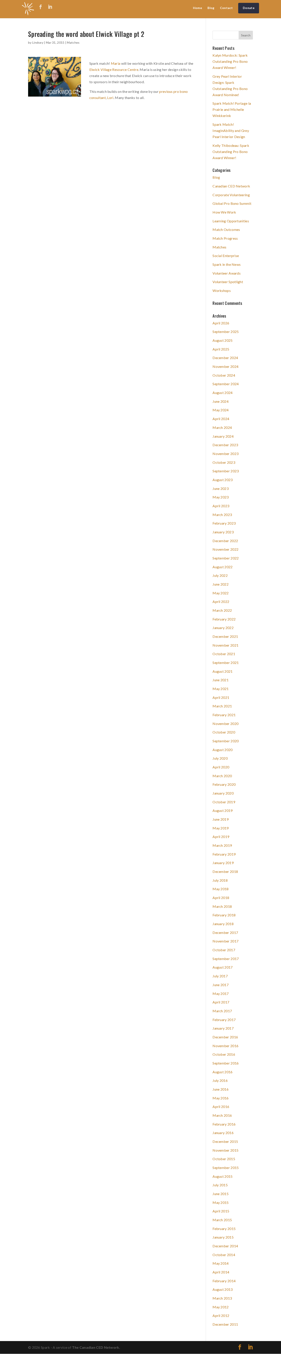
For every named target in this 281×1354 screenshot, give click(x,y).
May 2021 (221, 689)
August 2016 (222, 1072)
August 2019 (222, 810)
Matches (73, 42)
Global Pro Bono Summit (232, 203)
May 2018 (221, 889)
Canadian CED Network (231, 186)
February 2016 (224, 1124)
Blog (210, 8)
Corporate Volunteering (231, 195)
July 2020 (220, 758)
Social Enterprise (226, 256)
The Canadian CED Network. (96, 1347)
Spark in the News (227, 264)
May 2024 (221, 410)
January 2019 (223, 863)
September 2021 (226, 662)
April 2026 (221, 323)
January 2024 (223, 436)
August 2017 (222, 967)
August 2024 (222, 392)
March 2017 (222, 1011)
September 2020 (226, 741)
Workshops (222, 290)
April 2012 (221, 1315)
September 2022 (226, 558)
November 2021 (225, 645)
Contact (226, 8)
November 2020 (225, 723)
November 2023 (225, 453)
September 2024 (226, 384)
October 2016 (224, 1054)
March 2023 (222, 514)
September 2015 (226, 1167)
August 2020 (222, 750)
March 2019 (222, 845)
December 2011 (225, 1324)
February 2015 (224, 1228)
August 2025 (222, 340)
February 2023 (224, 523)
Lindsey (37, 42)
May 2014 (221, 1263)
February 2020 (224, 784)
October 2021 (224, 654)
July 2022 (220, 575)
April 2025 (221, 349)
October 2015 (224, 1159)
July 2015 (220, 1185)
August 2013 (222, 1289)
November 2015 (225, 1150)
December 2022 (225, 541)
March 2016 (222, 1115)
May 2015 (221, 1202)
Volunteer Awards (227, 273)
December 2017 (225, 932)
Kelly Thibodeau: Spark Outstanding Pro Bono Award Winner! (231, 151)
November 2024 (225, 366)
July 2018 (220, 880)
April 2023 (221, 506)
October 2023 (224, 462)
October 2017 (224, 950)
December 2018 (225, 871)
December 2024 (225, 358)
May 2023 (221, 497)
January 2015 (223, 1237)
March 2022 (222, 610)
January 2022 (223, 628)
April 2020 (221, 767)
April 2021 (221, 697)
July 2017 (220, 976)
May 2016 (221, 1098)
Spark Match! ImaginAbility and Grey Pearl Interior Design (231, 130)
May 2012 (221, 1307)
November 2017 (225, 941)
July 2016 (220, 1080)
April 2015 (221, 1211)
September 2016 (226, 1063)
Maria (116, 63)
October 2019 (224, 802)
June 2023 (221, 488)
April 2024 (221, 419)
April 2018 (221, 897)
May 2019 (221, 828)
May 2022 (221, 593)
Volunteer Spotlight (228, 282)
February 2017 (224, 1020)
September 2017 (226, 959)
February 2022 (224, 619)
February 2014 (224, 1281)
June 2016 (221, 1089)
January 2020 (223, 793)
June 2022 (221, 584)
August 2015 (222, 1176)
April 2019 (221, 836)
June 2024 (221, 401)
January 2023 (223, 532)
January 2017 (223, 1028)
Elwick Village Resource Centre (113, 69)
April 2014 (221, 1272)
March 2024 (222, 427)
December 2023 (225, 445)
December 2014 (225, 1246)
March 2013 (222, 1298)
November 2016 (225, 1046)
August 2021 (222, 671)
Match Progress (225, 238)
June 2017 (221, 985)
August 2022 (222, 567)
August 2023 (222, 480)
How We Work (224, 212)
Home (197, 8)
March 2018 (222, 906)
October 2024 (224, 375)
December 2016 (225, 1037)
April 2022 (221, 601)
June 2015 (221, 1194)
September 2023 (226, 471)
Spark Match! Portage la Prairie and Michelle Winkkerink (232, 109)
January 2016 (223, 1133)
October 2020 (224, 732)
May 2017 (221, 993)
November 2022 (225, 549)
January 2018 (223, 924)
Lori (110, 97)
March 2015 (222, 1220)
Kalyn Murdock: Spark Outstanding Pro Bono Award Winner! (230, 61)
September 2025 (226, 331)
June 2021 (221, 680)
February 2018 (224, 915)
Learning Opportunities (231, 221)
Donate (248, 8)
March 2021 (222, 706)
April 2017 (221, 1002)
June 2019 (221, 819)
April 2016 (221, 1106)
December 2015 (225, 1141)
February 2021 (224, 715)
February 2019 (224, 854)
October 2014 (224, 1255)
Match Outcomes (226, 229)
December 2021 (225, 636)
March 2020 (222, 776)
